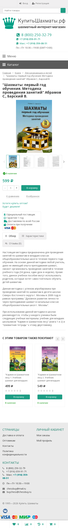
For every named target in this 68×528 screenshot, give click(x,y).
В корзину (32, 187)
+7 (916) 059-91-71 (29, 39)
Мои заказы (43, 435)
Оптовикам (8, 440)
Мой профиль (44, 440)
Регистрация (42, 3)
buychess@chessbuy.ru (19, 491)
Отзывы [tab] (15, 243)
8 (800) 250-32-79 (36, 34)
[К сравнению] (22, 402)
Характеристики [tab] (35, 235)
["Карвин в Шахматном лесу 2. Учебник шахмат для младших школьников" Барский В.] (49, 358)
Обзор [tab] (12, 235)
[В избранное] (28, 402)
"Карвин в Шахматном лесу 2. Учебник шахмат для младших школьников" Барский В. (49, 377)
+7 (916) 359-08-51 (36, 43)
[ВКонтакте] (5, 511)
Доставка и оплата (13, 435)
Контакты (8, 445)
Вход (25, 3)
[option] (13, 161)
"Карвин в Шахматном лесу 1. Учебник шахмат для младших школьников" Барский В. (17, 377)
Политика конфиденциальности (14, 453)
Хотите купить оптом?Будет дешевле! (15, 205)
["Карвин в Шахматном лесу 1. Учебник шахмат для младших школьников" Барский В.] (17, 358)
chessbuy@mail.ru (16, 488)
